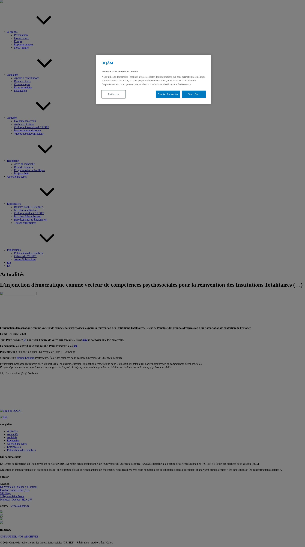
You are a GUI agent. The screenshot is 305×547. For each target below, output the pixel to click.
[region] (153, 79)
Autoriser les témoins (168, 94)
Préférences (113, 94)
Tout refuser (193, 94)
